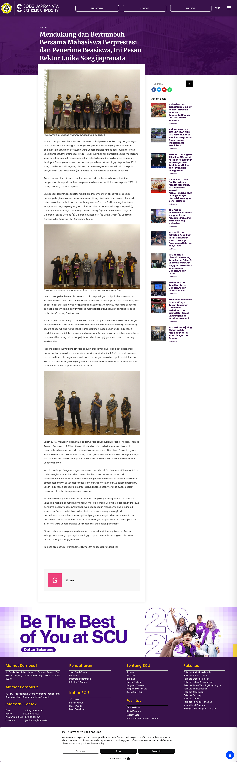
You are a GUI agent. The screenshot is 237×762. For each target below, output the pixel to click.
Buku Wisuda (75, 706)
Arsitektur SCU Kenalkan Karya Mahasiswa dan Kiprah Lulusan (177, 286)
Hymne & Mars (133, 682)
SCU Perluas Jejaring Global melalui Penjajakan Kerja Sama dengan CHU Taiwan (180, 333)
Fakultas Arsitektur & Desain (197, 672)
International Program (194, 705)
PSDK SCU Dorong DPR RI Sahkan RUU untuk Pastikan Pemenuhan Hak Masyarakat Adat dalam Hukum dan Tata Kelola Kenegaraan (180, 162)
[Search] (189, 83)
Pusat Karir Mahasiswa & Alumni (142, 718)
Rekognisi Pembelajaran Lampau (200, 708)
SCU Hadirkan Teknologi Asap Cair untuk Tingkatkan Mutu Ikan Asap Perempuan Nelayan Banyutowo (180, 239)
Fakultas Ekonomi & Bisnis (196, 679)
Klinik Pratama (133, 711)
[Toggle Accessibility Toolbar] (230, 755)
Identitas (130, 679)
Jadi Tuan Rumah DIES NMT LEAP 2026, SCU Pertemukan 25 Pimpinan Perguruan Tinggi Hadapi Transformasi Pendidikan (180, 137)
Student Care (132, 715)
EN (216, 8)
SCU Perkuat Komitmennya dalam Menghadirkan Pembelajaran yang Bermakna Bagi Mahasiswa (180, 217)
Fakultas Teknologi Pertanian (198, 702)
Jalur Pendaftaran (78, 672)
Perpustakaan (133, 707)
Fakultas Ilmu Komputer (195, 688)
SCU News (74, 699)
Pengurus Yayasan (135, 685)
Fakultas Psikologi (192, 695)
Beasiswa (74, 675)
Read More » (173, 123)
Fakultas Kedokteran (194, 692)
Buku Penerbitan (77, 709)
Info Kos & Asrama (78, 682)
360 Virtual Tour (134, 692)
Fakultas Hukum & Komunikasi (199, 682)
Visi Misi (130, 675)
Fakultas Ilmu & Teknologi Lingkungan (202, 685)
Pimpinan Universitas (136, 688)
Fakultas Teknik (191, 698)
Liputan (43, 27)
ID (219, 8)
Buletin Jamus (76, 702)
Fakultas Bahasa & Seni (195, 675)
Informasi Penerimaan (80, 679)
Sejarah (130, 672)
